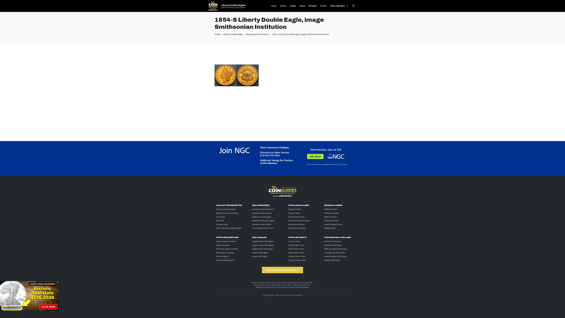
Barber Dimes (330, 228)
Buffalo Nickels (330, 209)
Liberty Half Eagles (260, 253)
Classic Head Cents (296, 256)
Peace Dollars (294, 213)
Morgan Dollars (294, 209)
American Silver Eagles (262, 213)
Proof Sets (220, 217)
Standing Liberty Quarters (227, 249)
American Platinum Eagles (263, 221)
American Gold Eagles (261, 217)
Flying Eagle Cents (296, 245)
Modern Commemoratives (227, 213)
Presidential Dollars (296, 224)
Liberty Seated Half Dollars (335, 256)
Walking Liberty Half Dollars (335, 249)
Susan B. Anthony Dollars (299, 221)
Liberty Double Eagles (233, 5)
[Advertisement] (282, 55)
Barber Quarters (223, 245)
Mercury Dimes (330, 217)
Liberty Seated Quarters (226, 241)
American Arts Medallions (263, 209)
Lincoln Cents (294, 241)
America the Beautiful (225, 260)
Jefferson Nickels (331, 213)
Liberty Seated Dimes (333, 224)
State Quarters (222, 256)
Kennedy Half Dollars (333, 245)
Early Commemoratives (226, 209)
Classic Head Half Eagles (263, 245)
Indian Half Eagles (259, 256)
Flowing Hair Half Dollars (334, 253)
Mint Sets (220, 221)
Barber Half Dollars (332, 260)
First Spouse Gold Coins (262, 228)
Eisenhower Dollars (296, 217)
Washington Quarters (225, 253)
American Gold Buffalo (261, 224)
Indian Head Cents (296, 249)
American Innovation (297, 228)
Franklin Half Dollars (332, 241)
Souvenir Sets (222, 224)
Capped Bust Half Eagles (262, 241)
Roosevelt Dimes (331, 221)
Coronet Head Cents (297, 260)
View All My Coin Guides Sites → (282, 270)
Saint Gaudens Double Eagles (229, 228)
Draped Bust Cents (296, 253)
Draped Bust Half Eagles (262, 249)
